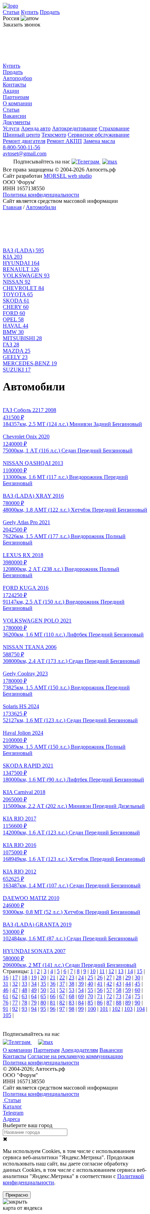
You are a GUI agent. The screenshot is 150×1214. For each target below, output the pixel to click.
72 (109, 996)
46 (5, 990)
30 (137, 977)
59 (128, 990)
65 (43, 996)
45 (137, 984)
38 (71, 984)
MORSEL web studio (68, 176)
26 (100, 977)
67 (62, 996)
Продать (50, 12)
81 (52, 1003)
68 (71, 996)
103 (128, 1009)
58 (118, 990)
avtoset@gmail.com (24, 153)
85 (90, 1003)
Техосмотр (54, 135)
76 (5, 1003)
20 (43, 977)
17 (15, 977)
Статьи (11, 12)
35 (43, 984)
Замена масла (99, 141)
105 (7, 1015)
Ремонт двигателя (24, 141)
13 (120, 971)
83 (71, 1003)
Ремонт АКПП (64, 141)
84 (81, 1003)
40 (90, 984)
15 (139, 971)
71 (100, 996)
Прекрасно (17, 1195)
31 (5, 984)
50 (43, 990)
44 (128, 984)
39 (81, 984)
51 (52, 990)
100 (92, 1009)
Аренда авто (36, 128)
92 (15, 1009)
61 (5, 996)
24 (81, 977)
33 (24, 984)
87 (109, 1003)
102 (116, 1009)
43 (118, 984)
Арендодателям (79, 1050)
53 (71, 990)
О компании (17, 103)
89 (128, 1003)
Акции (11, 91)
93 (24, 1009)
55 (90, 990)
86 (100, 1003)
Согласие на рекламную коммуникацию (75, 1056)
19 (34, 977)
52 (62, 990)
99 (81, 1009)
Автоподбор (17, 78)
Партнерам (16, 97)
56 (100, 990)
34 (34, 984)
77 (15, 1003)
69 (81, 996)
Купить (29, 12)
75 (137, 996)
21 (52, 977)
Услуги (11, 128)
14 (130, 971)
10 (93, 971)
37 (62, 984)
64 (34, 996)
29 (128, 977)
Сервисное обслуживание (98, 135)
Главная (12, 207)
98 (71, 1009)
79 (34, 1003)
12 (111, 971)
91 (5, 1009)
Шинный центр (21, 135)
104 (140, 1009)
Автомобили (41, 207)
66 (52, 996)
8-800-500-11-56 (21, 147)
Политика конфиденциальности (41, 195)
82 (62, 1003)
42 (109, 984)
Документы (16, 122)
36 (52, 984)
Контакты (14, 84)
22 (62, 977)
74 (128, 996)
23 (71, 977)
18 (24, 977)
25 (90, 977)
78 (24, 1003)
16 (5, 977)
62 (15, 996)
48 (24, 990)
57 (109, 990)
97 (62, 1009)
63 (24, 996)
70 (90, 996)
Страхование (114, 128)
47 (15, 990)
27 (109, 977)
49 (34, 990)
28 (118, 977)
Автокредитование (74, 128)
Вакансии (14, 116)
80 (43, 1003)
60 (137, 990)
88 (118, 1003)
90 (137, 1003)
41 (100, 984)
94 (34, 1009)
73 (118, 996)
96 (52, 1009)
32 (15, 984)
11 (102, 971)
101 (104, 1009)
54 (81, 990)
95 (43, 1009)
